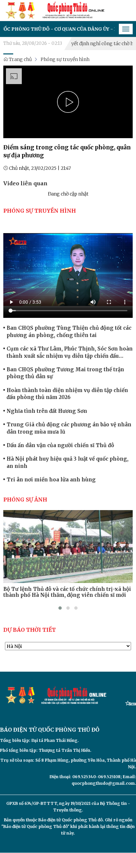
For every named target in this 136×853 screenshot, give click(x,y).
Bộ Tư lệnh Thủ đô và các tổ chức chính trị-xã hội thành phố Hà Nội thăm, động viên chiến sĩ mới (67, 592)
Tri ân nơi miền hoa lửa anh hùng (51, 479)
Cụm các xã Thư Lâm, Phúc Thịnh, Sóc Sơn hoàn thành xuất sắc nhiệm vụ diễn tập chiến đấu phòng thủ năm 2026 (70, 352)
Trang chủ (20, 59)
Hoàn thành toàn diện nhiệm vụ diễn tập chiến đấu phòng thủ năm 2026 (67, 393)
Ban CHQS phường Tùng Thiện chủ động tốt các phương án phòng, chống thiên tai (69, 331)
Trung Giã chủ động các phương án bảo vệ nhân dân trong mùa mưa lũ (69, 428)
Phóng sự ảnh (25, 499)
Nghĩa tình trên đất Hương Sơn (47, 411)
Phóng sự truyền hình (65, 59)
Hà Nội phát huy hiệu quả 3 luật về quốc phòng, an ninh (67, 462)
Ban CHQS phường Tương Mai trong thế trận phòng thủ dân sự (65, 373)
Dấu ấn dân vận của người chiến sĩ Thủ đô (60, 445)
